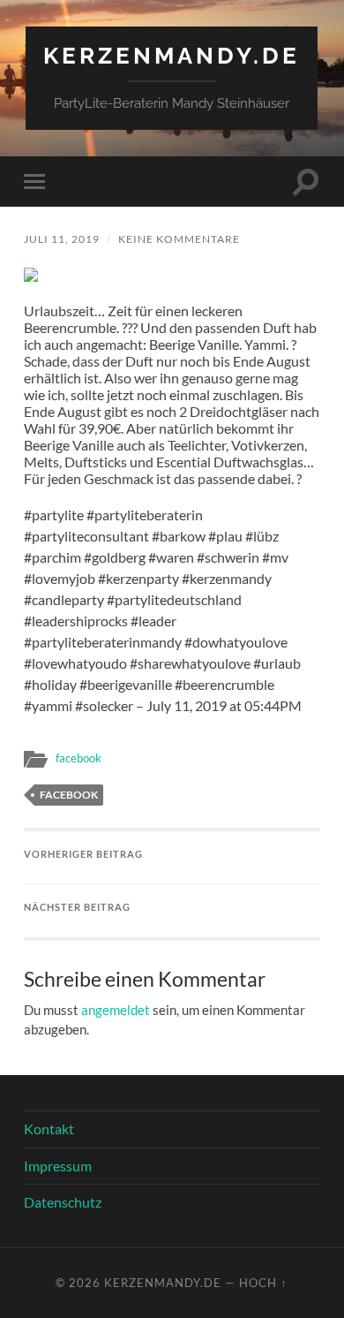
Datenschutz (62, 1201)
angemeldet (115, 1010)
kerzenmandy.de (171, 55)
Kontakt (49, 1128)
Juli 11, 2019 (62, 239)
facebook (78, 758)
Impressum (58, 1165)
